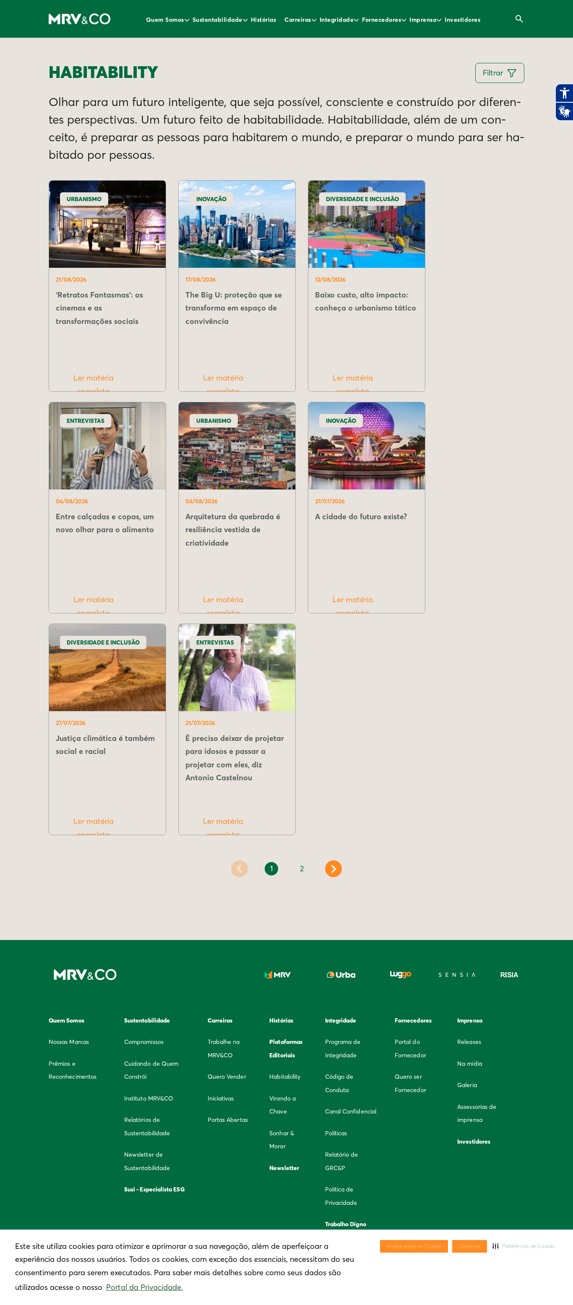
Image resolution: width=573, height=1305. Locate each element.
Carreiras (297, 19)
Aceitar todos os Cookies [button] (414, 1246)
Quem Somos (165, 19)
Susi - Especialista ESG (154, 1189)
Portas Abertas (228, 1120)
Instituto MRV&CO (148, 1098)
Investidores (462, 19)
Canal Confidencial (350, 1111)
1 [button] (271, 868)
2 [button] (302, 868)
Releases (469, 1042)
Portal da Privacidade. (144, 1287)
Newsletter (284, 1168)
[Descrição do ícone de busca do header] (519, 19)
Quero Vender (227, 1076)
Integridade (337, 19)
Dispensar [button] (469, 1246)
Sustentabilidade (217, 19)
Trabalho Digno (345, 1224)
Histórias (263, 19)
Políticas (336, 1133)
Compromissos (144, 1042)
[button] (523, 1246)
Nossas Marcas (69, 1042)
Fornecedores (381, 19)
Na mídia (469, 1063)
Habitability (284, 1076)
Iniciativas (221, 1098)
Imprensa (422, 19)
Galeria (467, 1085)
